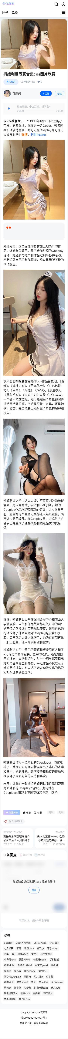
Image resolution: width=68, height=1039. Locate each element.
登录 (34, 890)
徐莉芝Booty (39, 959)
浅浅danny (29, 971)
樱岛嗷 (17, 971)
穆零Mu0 (9, 982)
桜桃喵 (7, 971)
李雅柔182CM (25, 965)
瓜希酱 (49, 976)
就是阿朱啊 (24, 959)
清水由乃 (43, 971)
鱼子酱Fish (24, 999)
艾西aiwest (57, 982)
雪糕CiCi (25, 993)
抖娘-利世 (9, 965)
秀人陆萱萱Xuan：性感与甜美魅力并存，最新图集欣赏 (51, 840)
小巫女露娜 (46, 954)
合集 (6, 954)
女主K (34, 954)
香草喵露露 (9, 999)
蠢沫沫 (7, 987)
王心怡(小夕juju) (12, 976)
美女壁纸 (43, 982)
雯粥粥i (36, 993)
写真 (18, 948)
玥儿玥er (38, 976)
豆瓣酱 (27, 987)
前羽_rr (40, 948)
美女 (33, 982)
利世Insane (38, 135)
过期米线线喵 (41, 987)
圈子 (5, 12)
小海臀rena (10, 959)
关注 (47, 93)
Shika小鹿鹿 (40, 942)
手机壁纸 (54, 959)
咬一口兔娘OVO (20, 954)
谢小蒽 (17, 987)
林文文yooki (41, 965)
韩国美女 (48, 993)
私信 (59, 93)
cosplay (8, 942)
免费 (15, 12)
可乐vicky (52, 948)
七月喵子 (8, 948)
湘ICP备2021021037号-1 (34, 1017)
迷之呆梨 (55, 987)
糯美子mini (22, 982)
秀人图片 (10, 81)
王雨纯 (27, 976)
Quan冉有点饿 (23, 942)
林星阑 (54, 965)
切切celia (29, 948)
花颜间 (43, 1012)
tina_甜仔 (54, 942)
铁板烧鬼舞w (10, 993)
